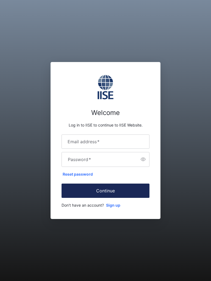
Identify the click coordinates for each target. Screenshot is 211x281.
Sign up (113, 205)
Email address (83, 141)
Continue (105, 190)
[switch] (143, 159)
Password (79, 159)
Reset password (78, 174)
